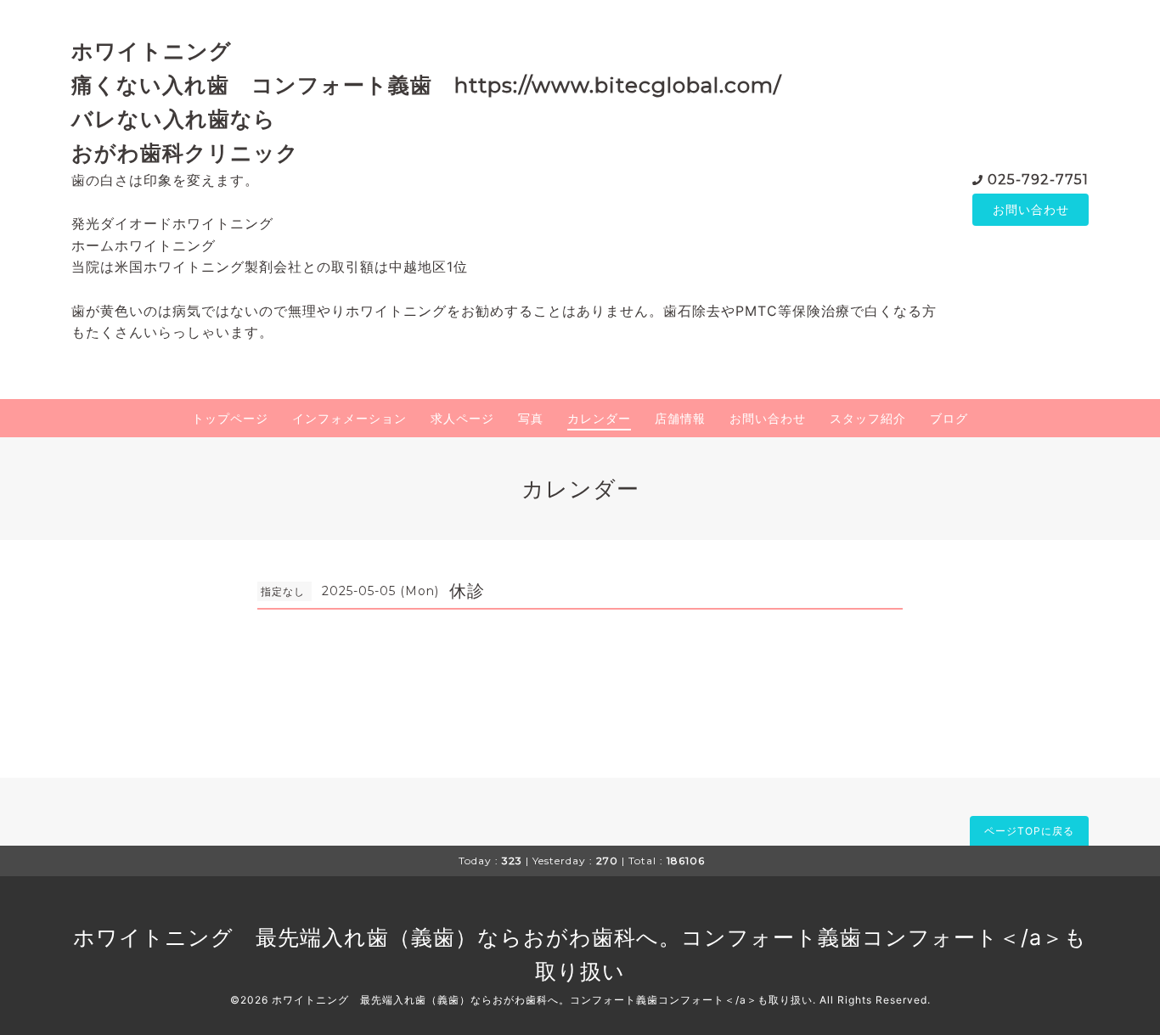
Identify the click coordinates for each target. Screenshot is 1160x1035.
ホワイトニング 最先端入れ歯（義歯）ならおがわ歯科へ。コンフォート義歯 (467, 937)
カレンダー (599, 418)
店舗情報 (680, 418)
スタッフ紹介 (868, 418)
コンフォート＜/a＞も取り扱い (735, 999)
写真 (530, 418)
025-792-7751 (1038, 180)
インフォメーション (349, 418)
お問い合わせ (1031, 209)
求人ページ (462, 418)
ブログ (949, 418)
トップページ (230, 418)
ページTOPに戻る (1029, 830)
